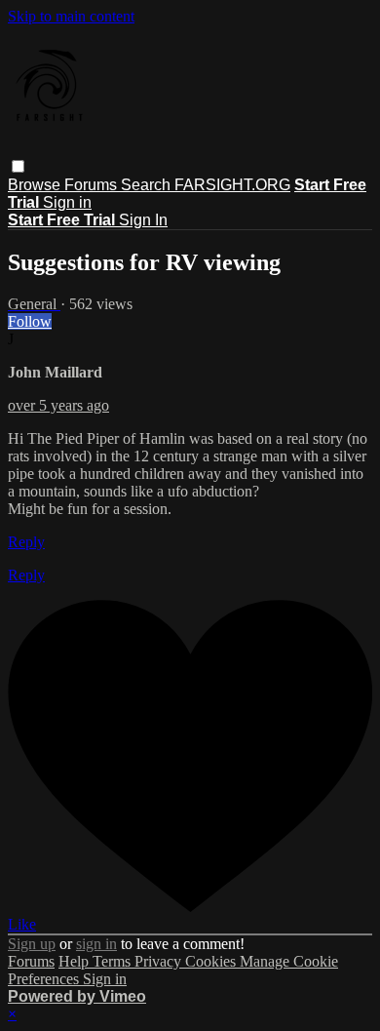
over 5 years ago (58, 405)
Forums (92, 185)
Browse (36, 185)
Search (147, 185)
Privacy (159, 961)
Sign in (67, 202)
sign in (96, 943)
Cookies (212, 961)
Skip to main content (71, 16)
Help (75, 961)
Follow (30, 321)
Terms (113, 961)
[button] (18, 166)
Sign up (32, 943)
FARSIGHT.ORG (232, 185)
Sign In (143, 220)
